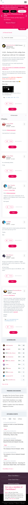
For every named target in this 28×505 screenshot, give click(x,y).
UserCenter (22, 503)
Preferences (22, 11)
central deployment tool (13, 319)
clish (14, 97)
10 (6, 97)
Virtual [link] (14, 418)
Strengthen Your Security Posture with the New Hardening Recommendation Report (13, 396)
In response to (9, 190)
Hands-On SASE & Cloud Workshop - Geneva (13, 425)
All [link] (10, 418)
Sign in (6, 492)
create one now (12, 498)
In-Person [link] (20, 418)
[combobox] (14, 37)
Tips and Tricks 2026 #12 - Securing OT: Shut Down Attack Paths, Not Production (14, 463)
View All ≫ (5, 384)
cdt (7, 319)
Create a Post (22, 28)
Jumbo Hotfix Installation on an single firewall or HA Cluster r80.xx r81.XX (12, 400)
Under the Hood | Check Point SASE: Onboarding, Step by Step (13, 433)
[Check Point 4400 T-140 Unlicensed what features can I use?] (26, 115)
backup (9, 97)
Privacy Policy (21, 7)
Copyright (5, 503)
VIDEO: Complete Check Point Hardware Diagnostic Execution (13, 405)
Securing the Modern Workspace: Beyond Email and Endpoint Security (13, 441)
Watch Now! (10, 23)
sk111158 (16, 312)
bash (12, 97)
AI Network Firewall (7, 32)
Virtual (5, 429)
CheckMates (8, 468)
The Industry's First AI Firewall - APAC (13, 448)
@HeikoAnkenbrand (10, 130)
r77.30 (17, 97)
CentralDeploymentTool (9, 320)
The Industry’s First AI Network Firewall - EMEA (14, 455)
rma (15, 320)
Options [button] (25, 32)
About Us (17, 503)
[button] (5, 11)
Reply (12, 109)
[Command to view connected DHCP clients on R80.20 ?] (2, 115)
